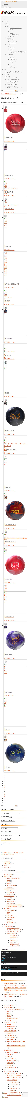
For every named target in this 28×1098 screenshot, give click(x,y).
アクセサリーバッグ (14, 34)
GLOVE (8, 912)
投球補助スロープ (14, 944)
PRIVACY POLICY (7, 7)
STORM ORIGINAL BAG (13, 878)
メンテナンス (13, 61)
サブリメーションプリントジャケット (18, 52)
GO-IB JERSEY (10, 901)
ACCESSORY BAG (11, 885)
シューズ (9, 38)
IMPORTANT (7, 862)
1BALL (8, 880)
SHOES (8, 890)
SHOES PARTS (10, 892)
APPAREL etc (10, 899)
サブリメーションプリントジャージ (18, 51)
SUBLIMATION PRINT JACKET (14, 906)
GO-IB (11, 49)
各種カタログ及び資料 (12, 86)
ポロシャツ (12, 47)
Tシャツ (11, 46)
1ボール (11, 29)
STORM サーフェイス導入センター (15, 72)
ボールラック (13, 940)
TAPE (8, 913)
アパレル (9, 44)
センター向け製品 (8, 926)
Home (2, 94)
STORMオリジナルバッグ (16, 28)
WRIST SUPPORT (11, 910)
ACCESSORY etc (11, 922)
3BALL (8, 883)
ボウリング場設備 (11, 82)
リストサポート (13, 66)
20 (4, 796)
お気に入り (6, 74)
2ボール (11, 31)
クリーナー (12, 56)
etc (4, 924)
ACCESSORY (10, 894)
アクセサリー (13, 43)
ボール (8, 24)
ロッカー (12, 942)
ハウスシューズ (13, 935)
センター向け (7, 76)
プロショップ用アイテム (12, 81)
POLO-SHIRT (10, 903)
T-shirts (8, 897)
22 (4, 800)
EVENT (5, 865)
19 (4, 794)
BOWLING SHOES (8, 888)
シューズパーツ (13, 41)
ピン (11, 938)
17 (4, 790)
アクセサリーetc (13, 67)
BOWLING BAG (8, 876)
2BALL (8, 881)
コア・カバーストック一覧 (13, 71)
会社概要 (5, 5)
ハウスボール (13, 937)
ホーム (5, 19)
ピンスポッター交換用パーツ (13, 79)
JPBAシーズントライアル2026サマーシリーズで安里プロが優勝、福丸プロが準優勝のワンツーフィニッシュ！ (15, 988)
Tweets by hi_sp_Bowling (6, 969)
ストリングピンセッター (12, 77)
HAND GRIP (10, 915)
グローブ (12, 58)
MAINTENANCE (11, 917)
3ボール (11, 33)
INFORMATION (7, 863)
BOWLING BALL (8, 874)
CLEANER (9, 919)
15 (4, 785)
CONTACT (6, 4)
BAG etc (9, 887)
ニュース (6, 21)
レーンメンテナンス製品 (12, 84)
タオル (11, 64)
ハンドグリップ (13, 59)
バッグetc (12, 36)
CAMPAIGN (6, 867)
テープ (11, 62)
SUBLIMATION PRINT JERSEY (14, 905)
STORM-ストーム (10, 94)
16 (4, 787)
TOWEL (8, 921)
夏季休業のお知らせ (10, 983)
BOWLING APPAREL (9, 896)
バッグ (8, 26)
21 (4, 798)
